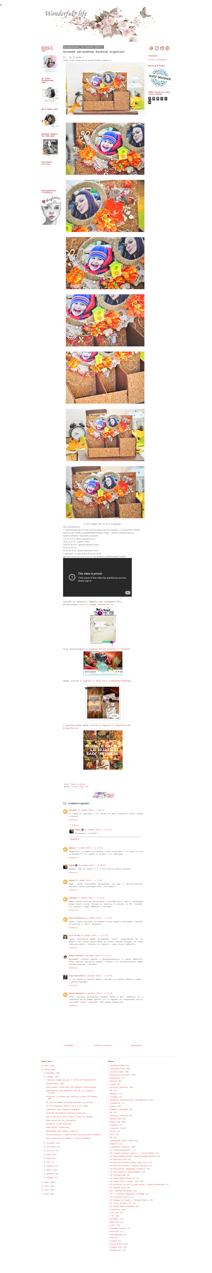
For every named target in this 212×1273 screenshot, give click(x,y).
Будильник (115, 1078)
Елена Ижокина (76, 993)
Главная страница (102, 1045)
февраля (51, 1174)
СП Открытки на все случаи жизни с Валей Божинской (137, 1185)
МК (111, 1113)
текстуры (114, 1213)
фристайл (114, 1222)
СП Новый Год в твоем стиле (124, 1181)
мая (49, 1162)
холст (113, 1225)
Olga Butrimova (76, 976)
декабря (51, 1073)
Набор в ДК (115, 1119)
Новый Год (115, 1122)
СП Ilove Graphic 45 (120, 1203)
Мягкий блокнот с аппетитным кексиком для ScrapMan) (73, 1135)
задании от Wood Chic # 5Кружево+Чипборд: (106, 681)
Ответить (73, 820)
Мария (78, 830)
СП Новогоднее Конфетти (122, 1178)
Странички (115, 1210)
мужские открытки (119, 1116)
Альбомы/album (117, 1069)
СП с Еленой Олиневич (121, 1191)
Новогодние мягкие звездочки (61, 1120)
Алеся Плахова (76, 956)
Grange (113, 1241)
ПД (111, 1138)
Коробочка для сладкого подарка (62, 1110)
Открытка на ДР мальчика (59, 1124)
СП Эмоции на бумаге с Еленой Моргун (129, 1200)
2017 (47, 1066)
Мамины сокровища (119, 1109)
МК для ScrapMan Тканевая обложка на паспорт (70, 1102)
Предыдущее (136, 1045)
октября (51, 1143)
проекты (114, 1144)
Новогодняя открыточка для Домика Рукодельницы (71, 1087)
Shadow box (115, 1250)
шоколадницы (116, 1235)
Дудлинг (114, 1094)
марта (50, 1170)
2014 (47, 1186)
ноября (50, 1077)
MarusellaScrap (76, 918)
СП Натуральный (118, 1175)
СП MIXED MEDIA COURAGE (122, 1206)
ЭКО (87, 787)
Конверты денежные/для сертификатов (129, 1100)
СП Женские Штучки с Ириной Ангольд (129, 1166)
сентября (52, 1147)
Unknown (73, 898)
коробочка (115, 1103)
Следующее (69, 1045)
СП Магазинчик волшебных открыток (128, 1169)
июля (49, 1155)
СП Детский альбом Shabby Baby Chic (129, 1163)
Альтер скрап (78, 787)
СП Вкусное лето (118, 1160)
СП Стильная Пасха (119, 1197)
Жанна (71, 880)
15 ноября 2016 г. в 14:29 (98, 830)
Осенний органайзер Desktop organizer (66, 1113)
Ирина (71, 848)
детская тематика (119, 1087)
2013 (47, 1190)
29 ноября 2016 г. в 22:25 (94, 936)
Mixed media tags (55, 1084)
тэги (112, 1216)
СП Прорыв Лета (118, 1188)
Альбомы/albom (117, 1066)
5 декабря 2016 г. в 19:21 (97, 956)
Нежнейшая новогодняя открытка (62, 1131)
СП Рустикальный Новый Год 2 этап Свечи (67, 1106)
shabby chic (116, 1247)
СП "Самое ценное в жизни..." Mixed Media (132, 1153)
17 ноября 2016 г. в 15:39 (88, 848)
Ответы (75, 825)
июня (49, 1158)
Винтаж (113, 1081)
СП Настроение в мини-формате (125, 1172)
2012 (47, 1194)
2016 (47, 1070)
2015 (47, 1182)
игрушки (114, 1097)
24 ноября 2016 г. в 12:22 (98, 918)
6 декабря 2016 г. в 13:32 (98, 976)
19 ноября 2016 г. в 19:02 (91, 865)
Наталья (73, 810)
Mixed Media (116, 1244)
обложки (114, 1125)
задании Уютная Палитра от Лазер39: (110, 649)
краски (113, 1106)
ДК (111, 1091)
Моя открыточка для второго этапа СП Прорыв (69, 1117)
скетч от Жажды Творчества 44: (96, 604)
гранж (113, 1084)
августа (51, 1151)
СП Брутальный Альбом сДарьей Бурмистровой (132, 1156)
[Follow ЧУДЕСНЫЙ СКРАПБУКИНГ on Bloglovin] (51, 224)
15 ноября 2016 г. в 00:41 (91, 810)
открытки (114, 1128)
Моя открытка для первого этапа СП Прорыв (68, 1138)
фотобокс (114, 1219)
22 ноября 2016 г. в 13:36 (91, 898)
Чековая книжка (118, 1228)
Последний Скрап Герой (121, 1141)
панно (113, 1131)
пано (112, 1135)
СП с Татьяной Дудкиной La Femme (127, 1194)
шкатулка (114, 1232)
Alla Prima (74, 936)
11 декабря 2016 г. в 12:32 (98, 993)
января (50, 1178)
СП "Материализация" (120, 1150)
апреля (50, 1166)
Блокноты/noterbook (120, 1075)
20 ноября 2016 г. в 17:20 (88, 880)
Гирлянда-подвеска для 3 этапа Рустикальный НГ (71, 1080)
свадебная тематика (120, 1147)
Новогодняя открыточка (57, 1128)
